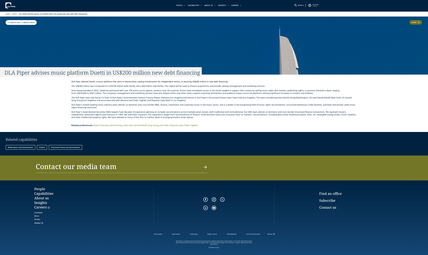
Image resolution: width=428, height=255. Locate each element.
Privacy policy (158, 234)
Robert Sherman (101, 125)
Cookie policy (194, 234)
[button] (122, 167)
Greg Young (153, 125)
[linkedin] (205, 208)
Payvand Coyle (176, 125)
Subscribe (327, 200)
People (179, 5)
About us (208, 5)
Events (37, 219)
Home (7, 14)
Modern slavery (212, 234)
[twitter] (222, 199)
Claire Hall (128, 125)
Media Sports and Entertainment (20, 147)
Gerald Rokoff (140, 125)
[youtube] (214, 208)
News (14, 14)
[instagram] (214, 199)
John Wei (164, 125)
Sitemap (269, 234)
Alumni (37, 223)
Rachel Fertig (116, 125)
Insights (222, 5)
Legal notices (176, 234)
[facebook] (205, 199)
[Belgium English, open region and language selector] (309, 5)
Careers (235, 5)
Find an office (330, 193)
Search (301, 5)
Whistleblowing (231, 234)
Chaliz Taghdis (191, 125)
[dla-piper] (11, 5)
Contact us (327, 207)
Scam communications (253, 234)
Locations (38, 212)
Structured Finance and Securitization (65, 147)
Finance (42, 147)
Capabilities (193, 5)
